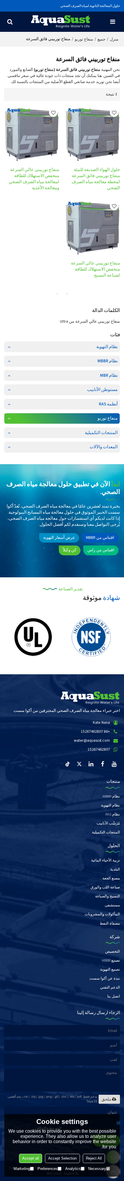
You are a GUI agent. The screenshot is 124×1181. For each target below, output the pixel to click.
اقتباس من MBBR (100, 538)
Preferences (47, 1169)
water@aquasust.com (92, 740)
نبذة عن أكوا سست (104, 978)
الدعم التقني (110, 987)
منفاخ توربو (84, 39)
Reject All (94, 1158)
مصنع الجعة (111, 878)
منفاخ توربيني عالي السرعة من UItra (90, 321)
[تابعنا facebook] (102, 764)
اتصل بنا (113, 996)
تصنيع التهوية (110, 969)
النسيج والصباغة (107, 896)
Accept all (30, 1158)
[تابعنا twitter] (79, 764)
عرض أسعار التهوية (59, 538)
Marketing (22, 1169)
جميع (101, 39)
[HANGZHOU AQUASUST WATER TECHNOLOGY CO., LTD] (60, 21)
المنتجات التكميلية (106, 832)
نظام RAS (112, 814)
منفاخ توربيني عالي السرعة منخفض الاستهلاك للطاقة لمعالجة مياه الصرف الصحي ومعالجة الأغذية (34, 179)
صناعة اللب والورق (105, 887)
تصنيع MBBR (111, 960)
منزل (114, 39)
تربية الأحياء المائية (105, 860)
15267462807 (99, 749)
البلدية (115, 869)
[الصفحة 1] (57, 294)
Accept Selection (62, 1158)
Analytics (73, 1169)
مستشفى (112, 905)
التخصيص (112, 951)
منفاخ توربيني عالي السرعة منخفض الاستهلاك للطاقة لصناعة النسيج (95, 269)
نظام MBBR (111, 796)
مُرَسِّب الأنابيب (108, 823)
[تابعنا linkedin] (91, 764)
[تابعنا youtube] (114, 764)
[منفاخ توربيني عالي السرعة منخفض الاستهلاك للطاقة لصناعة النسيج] (92, 227)
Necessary (97, 1169)
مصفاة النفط (110, 923)
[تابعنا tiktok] (68, 764)
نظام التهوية (110, 805)
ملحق (106, 1099)
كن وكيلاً (69, 550)
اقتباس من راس (100, 550)
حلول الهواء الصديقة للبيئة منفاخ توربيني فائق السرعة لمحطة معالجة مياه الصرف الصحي (96, 179)
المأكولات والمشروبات (102, 914)
